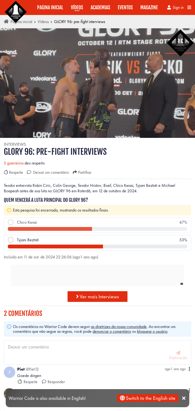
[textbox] (97, 188)
